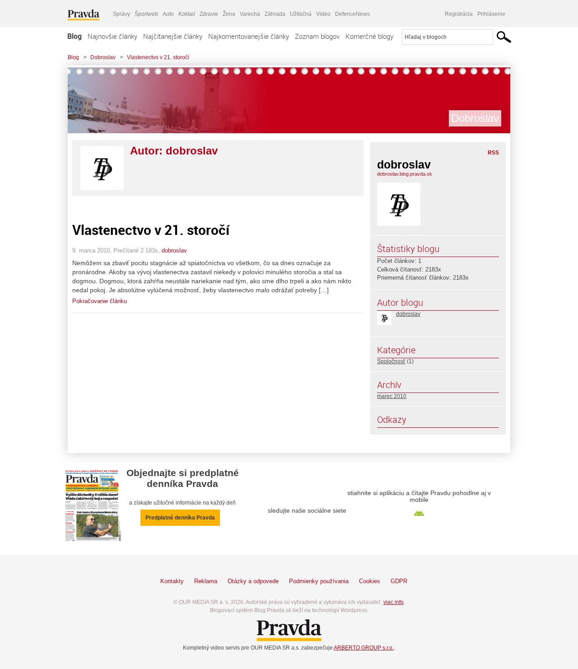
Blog (74, 36)
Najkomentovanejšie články (248, 36)
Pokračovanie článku (99, 301)
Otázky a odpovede (253, 581)
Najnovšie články (112, 36)
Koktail (186, 14)
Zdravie (209, 14)
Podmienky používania (319, 581)
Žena (229, 14)
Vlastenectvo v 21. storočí (158, 57)
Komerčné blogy (369, 36)
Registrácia (459, 14)
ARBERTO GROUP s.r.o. (364, 648)
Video (323, 14)
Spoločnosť (391, 361)
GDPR (399, 581)
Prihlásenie (491, 14)
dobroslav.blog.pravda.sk (404, 174)
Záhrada (275, 14)
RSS (493, 153)
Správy (121, 14)
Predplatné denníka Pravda (180, 518)
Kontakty (172, 581)
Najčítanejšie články (172, 36)
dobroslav (174, 250)
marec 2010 (391, 396)
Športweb (146, 14)
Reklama (205, 581)
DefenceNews (352, 14)
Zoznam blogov (317, 36)
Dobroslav (103, 57)
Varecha (250, 14)
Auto (168, 14)
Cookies (369, 581)
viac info (393, 602)
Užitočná (301, 14)
